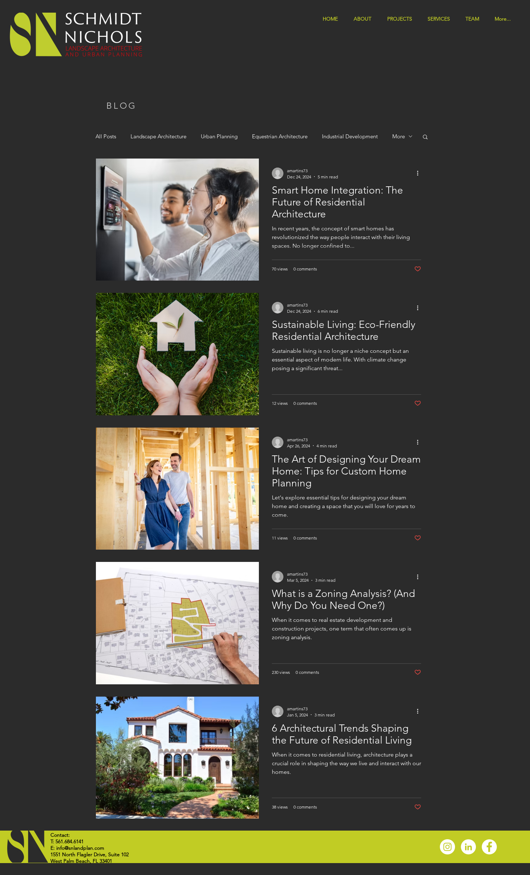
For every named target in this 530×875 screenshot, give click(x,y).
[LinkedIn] (468, 846)
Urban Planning (219, 136)
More (398, 136)
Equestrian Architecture (280, 136)
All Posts (106, 136)
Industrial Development (350, 136)
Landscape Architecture (158, 136)
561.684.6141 (70, 841)
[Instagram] (447, 846)
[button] (441, 18)
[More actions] (420, 173)
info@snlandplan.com (80, 848)
